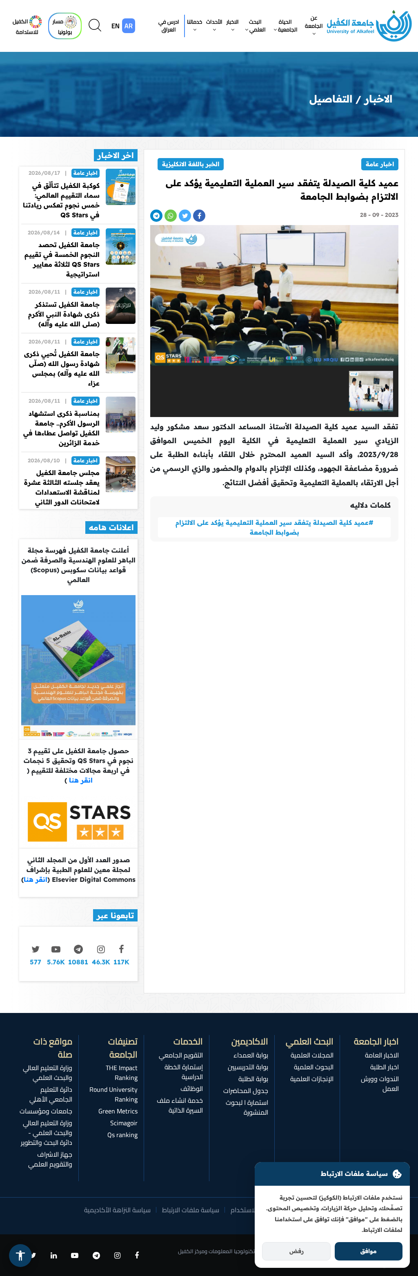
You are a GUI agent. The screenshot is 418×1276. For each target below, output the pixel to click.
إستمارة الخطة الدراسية (184, 1072)
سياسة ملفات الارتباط (190, 1210)
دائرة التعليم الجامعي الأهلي (50, 1094)
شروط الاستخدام (253, 1210)
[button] (314, 26)
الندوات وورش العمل (380, 1083)
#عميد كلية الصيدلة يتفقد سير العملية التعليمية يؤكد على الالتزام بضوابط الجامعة (275, 527)
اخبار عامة (380, 164)
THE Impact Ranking (122, 1072)
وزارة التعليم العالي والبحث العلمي (47, 1072)
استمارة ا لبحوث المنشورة (247, 1107)
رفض (296, 1251)
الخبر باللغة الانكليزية (190, 164)
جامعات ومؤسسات (46, 1111)
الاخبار (378, 98)
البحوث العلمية (314, 1067)
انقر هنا (80, 780)
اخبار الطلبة (384, 1067)
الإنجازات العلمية (312, 1079)
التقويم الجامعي (181, 1055)
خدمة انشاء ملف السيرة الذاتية (180, 1105)
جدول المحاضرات (245, 1090)
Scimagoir (124, 1123)
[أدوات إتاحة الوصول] (20, 1255)
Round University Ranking (113, 1094)
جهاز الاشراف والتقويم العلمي (50, 1159)
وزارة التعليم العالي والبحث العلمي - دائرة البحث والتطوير (46, 1132)
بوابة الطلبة (253, 1079)
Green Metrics (118, 1111)
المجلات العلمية (312, 1055)
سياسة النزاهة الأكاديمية (117, 1210)
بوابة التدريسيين (248, 1067)
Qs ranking (122, 1135)
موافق (368, 1251)
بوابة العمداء (250, 1055)
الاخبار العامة (382, 1055)
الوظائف (191, 1088)
